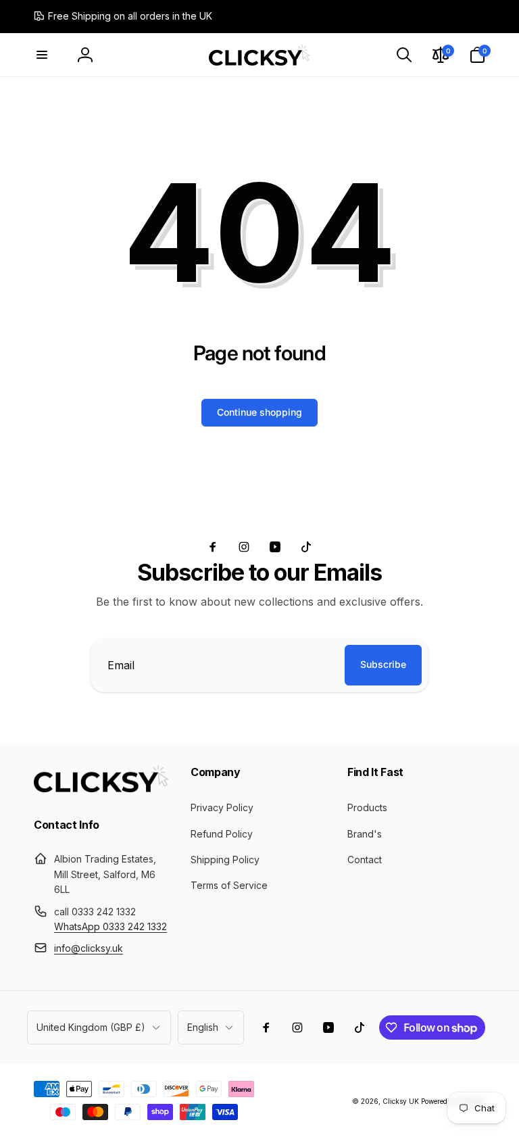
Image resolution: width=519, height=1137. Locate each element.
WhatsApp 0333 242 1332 (110, 926)
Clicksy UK (401, 1101)
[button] (42, 55)
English (202, 1027)
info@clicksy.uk (88, 948)
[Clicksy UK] (101, 788)
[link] (123, 16)
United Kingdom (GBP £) (90, 1027)
